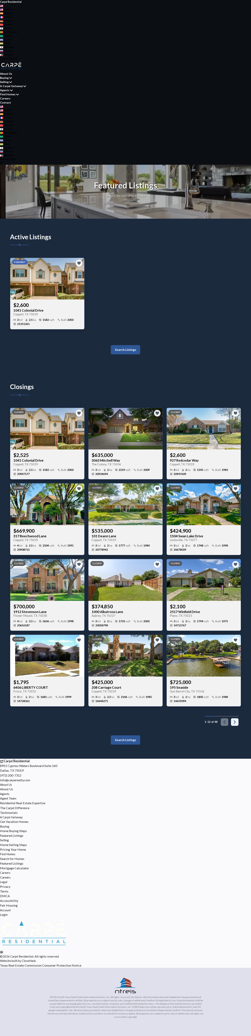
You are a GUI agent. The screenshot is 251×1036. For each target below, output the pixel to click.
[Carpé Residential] (34, 947)
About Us (6, 73)
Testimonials (9, 812)
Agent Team (8, 798)
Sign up (4, 58)
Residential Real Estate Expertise (22, 803)
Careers (5, 98)
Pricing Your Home (13, 849)
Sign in (13, 58)
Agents (4, 90)
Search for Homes (12, 858)
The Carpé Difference (14, 808)
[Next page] (235, 722)
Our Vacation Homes (14, 821)
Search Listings (125, 349)
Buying (4, 77)
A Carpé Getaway (11, 86)
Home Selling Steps (13, 845)
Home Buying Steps (13, 831)
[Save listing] (79, 263)
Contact (5, 102)
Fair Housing (9, 905)
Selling (4, 82)
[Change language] (3, 5)
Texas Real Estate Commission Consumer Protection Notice (40, 965)
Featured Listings (11, 835)
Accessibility (9, 900)
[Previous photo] (15, 279)
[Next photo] (80, 279)
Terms (4, 891)
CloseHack (29, 960)
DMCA (5, 896)
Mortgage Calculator (14, 868)
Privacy (5, 886)
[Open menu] (1, 163)
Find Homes (7, 94)
